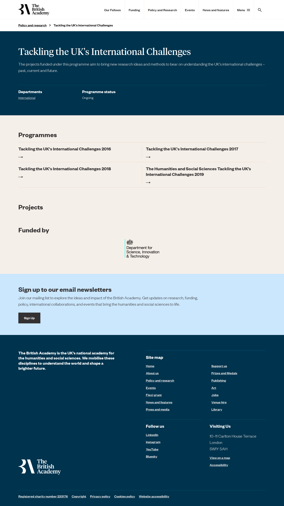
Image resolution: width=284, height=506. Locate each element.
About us (152, 373)
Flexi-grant (154, 395)
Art (213, 387)
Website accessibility (154, 496)
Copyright (79, 496)
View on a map (220, 458)
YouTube (152, 449)
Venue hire (219, 402)
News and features (216, 10)
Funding (134, 10)
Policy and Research (162, 10)
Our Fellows (112, 10)
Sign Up (29, 318)
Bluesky (151, 456)
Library (216, 409)
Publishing (218, 380)
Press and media (157, 409)
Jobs (215, 395)
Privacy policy (100, 496)
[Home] (33, 9)
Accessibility (219, 465)
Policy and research (32, 25)
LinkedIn (152, 435)
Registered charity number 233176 (43, 496)
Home (150, 366)
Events (190, 10)
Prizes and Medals (224, 373)
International (26, 97)
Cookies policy (124, 496)
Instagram (153, 442)
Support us (219, 366)
